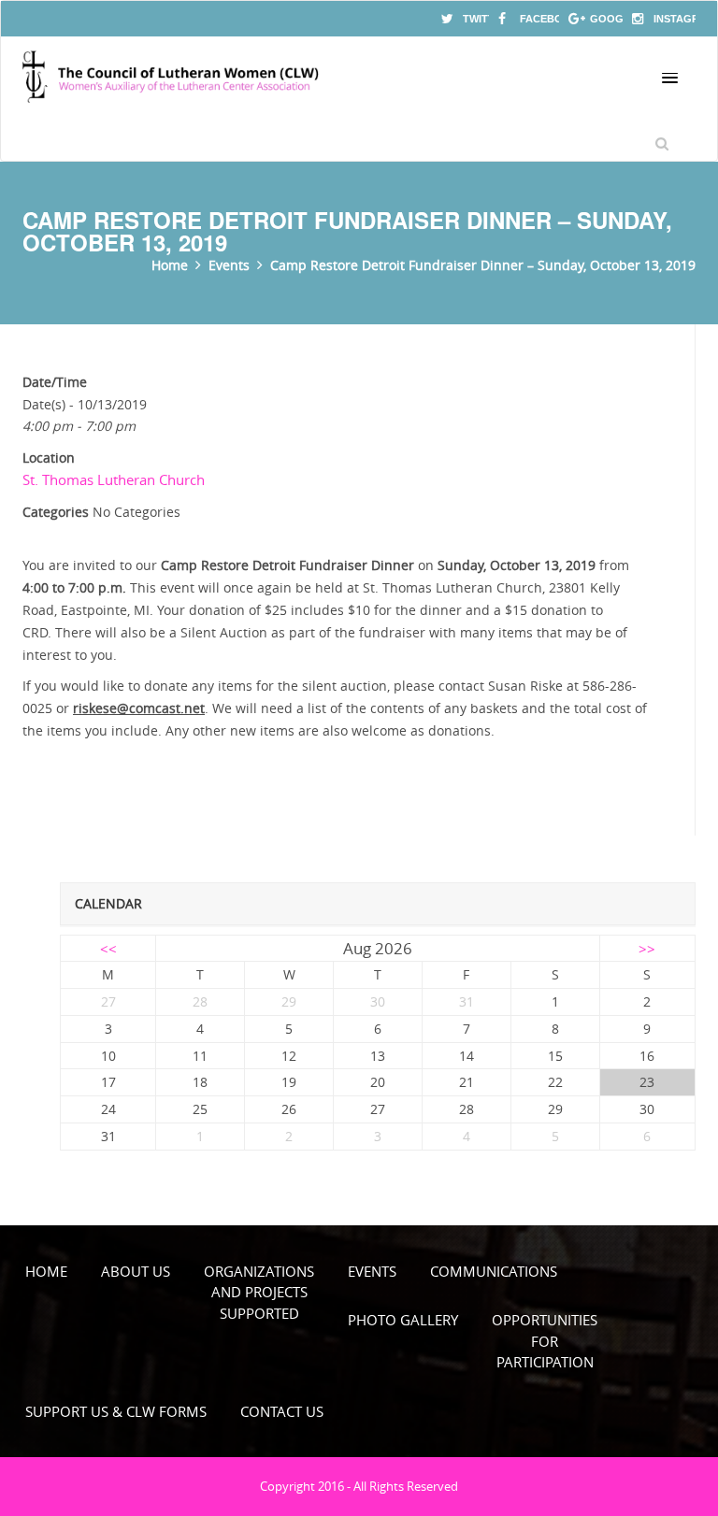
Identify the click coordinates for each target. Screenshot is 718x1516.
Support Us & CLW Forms (116, 1411)
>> (647, 948)
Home (46, 1271)
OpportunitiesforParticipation (544, 1340)
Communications (493, 1271)
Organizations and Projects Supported (259, 1292)
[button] (669, 78)
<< (108, 948)
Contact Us (281, 1411)
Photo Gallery (403, 1319)
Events (372, 1271)
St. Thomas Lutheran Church (113, 479)
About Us (135, 1271)
